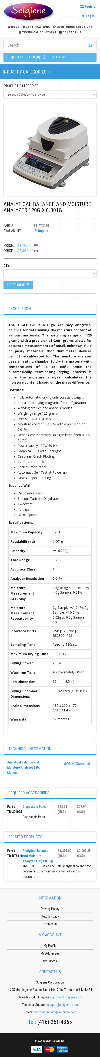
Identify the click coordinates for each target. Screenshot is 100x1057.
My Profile (50, 946)
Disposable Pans (34, 806)
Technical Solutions (39, 32)
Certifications (38, 26)
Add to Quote (17, 285)
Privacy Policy (50, 909)
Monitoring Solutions (75, 26)
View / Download (78, 764)
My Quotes (50, 961)
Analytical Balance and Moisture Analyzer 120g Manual (23, 767)
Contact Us (72, 32)
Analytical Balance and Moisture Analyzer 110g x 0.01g (38, 856)
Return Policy (50, 916)
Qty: (6, 266)
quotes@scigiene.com (67, 997)
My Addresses (50, 953)
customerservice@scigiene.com (55, 1012)
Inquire (43, 231)
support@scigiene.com (62, 1005)
